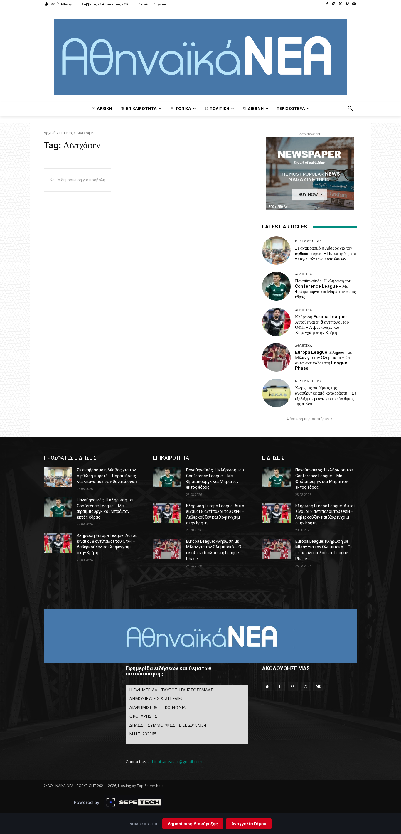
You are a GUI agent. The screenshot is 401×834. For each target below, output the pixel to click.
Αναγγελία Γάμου (248, 823)
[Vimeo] (347, 4)
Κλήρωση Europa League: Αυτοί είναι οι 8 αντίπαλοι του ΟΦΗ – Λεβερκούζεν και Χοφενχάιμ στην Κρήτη (322, 324)
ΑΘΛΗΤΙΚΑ (303, 274)
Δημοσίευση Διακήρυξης (193, 823)
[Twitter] (340, 4)
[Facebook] (327, 4)
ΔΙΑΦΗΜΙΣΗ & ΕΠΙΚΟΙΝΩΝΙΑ (157, 707)
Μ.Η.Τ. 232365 (142, 734)
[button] (350, 109)
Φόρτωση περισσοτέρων (307, 418)
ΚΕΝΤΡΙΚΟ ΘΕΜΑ (308, 241)
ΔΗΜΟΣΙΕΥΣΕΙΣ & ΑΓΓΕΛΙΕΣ (156, 698)
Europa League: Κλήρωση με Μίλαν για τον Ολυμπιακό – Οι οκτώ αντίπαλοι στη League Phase (323, 360)
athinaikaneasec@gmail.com (175, 761)
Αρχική (49, 132)
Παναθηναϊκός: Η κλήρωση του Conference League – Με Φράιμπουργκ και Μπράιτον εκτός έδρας (325, 288)
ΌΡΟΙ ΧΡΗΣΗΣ (143, 716)
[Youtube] (354, 4)
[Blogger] (267, 687)
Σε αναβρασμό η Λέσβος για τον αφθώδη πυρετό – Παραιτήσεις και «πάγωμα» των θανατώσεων (325, 253)
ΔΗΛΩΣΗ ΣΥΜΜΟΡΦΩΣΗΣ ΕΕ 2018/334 (167, 725)
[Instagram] (334, 4)
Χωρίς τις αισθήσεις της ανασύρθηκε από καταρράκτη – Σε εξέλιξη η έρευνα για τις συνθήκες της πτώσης (325, 395)
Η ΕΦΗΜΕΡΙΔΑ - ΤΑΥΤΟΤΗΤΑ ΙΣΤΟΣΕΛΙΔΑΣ (171, 690)
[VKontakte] (318, 687)
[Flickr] (293, 687)
